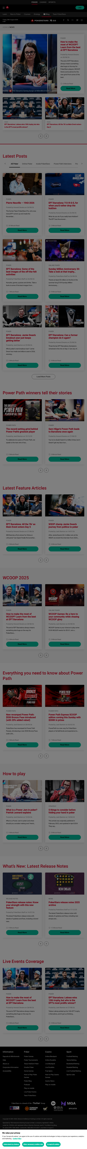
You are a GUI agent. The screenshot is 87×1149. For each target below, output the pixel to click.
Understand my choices (11, 1144)
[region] (43, 1139)
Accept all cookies (53, 1144)
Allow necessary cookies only (33, 1144)
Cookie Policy (17, 1138)
